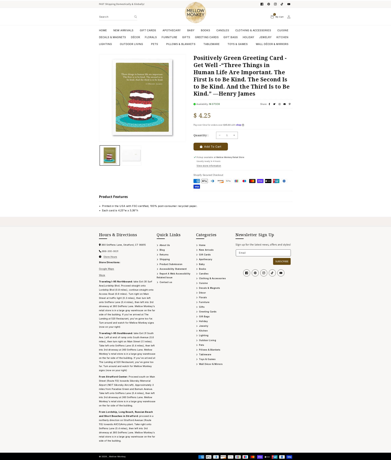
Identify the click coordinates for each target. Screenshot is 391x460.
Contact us (165, 282)
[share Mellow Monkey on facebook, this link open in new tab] (269, 104)
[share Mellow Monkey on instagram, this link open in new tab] (280, 104)
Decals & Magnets (209, 288)
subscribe (282, 261)
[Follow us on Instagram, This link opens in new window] (275, 4)
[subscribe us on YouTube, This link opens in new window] (288, 4)
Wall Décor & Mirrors (210, 364)
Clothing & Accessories (212, 278)
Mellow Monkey (117, 456)
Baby (201, 264)
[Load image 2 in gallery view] (131, 155)
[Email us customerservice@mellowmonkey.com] (284, 104)
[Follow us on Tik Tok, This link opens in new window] (282, 4)
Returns (163, 254)
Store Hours (110, 257)
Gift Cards (204, 254)
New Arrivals (206, 250)
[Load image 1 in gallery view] (110, 155)
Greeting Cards (207, 311)
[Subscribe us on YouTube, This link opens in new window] (281, 273)
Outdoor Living (207, 340)
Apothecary (205, 259)
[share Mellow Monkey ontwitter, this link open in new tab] (274, 104)
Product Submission (171, 264)
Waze (102, 275)
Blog (162, 250)
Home (202, 245)
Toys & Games (207, 359)
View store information (209, 165)
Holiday (203, 321)
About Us (164, 245)
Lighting (203, 335)
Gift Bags (204, 316)
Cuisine (203, 283)
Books (202, 269)
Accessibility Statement (173, 269)
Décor (202, 292)
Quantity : (201, 135)
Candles (203, 273)
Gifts (201, 307)
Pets (201, 345)
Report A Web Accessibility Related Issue (173, 275)
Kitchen (203, 330)
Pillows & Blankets (209, 349)
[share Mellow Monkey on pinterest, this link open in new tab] (290, 104)
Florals (202, 297)
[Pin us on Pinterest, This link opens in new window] (268, 4)
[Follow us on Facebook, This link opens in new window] (262, 4)
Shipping (164, 259)
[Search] (135, 16)
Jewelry (203, 326)
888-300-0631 (110, 251)
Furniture (204, 302)
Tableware (204, 354)
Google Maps (106, 268)
